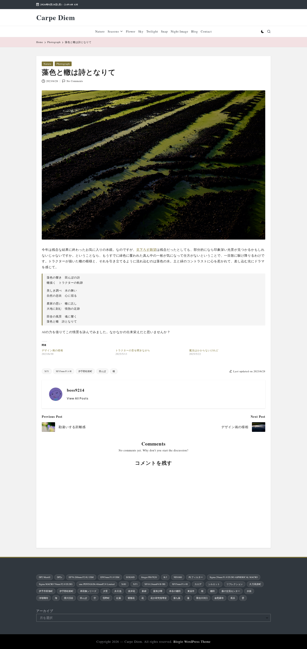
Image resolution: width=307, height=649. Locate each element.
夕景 (105, 591)
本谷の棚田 (175, 591)
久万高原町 (255, 584)
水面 (249, 591)
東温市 (190, 591)
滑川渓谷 (68, 598)
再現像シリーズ (88, 591)
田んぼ (102, 371)
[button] (77, 398)
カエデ (198, 584)
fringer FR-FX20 (149, 577)
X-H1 (123, 584)
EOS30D (130, 577)
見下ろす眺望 (146, 249)
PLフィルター (196, 577)
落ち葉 (176, 598)
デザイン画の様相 (52, 350)
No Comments (75, 81)
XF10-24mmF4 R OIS (154, 584)
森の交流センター (231, 591)
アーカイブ (44, 610)
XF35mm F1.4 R (64, 371)
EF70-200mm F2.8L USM (81, 577)
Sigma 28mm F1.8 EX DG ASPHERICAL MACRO (234, 577)
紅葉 (118, 598)
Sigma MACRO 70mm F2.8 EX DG (55, 584)
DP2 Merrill (44, 577)
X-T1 (46, 371)
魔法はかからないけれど (204, 350)
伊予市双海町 (46, 591)
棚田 (212, 591)
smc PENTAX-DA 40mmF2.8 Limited (97, 584)
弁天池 (117, 591)
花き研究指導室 (158, 598)
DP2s (59, 577)
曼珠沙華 (157, 591)
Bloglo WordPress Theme (192, 641)
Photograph (63, 63)
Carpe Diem (55, 17)
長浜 (232, 598)
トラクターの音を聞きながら (132, 350)
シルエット (214, 584)
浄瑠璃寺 (43, 598)
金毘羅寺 (219, 598)
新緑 (144, 591)
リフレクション (235, 584)
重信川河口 (202, 598)
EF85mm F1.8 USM (109, 577)
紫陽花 (131, 598)
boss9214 (75, 390)
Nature (47, 63)
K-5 (165, 577)
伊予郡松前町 (85, 371)
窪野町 (106, 598)
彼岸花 (131, 591)
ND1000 (178, 577)
